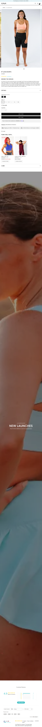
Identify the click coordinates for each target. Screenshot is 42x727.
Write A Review (21, 702)
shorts (15, 714)
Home (4, 7)
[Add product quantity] (6, 110)
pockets (5, 714)
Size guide (5, 105)
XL (14, 102)
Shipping (3, 124)
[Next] (31, 1)
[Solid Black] (5, 97)
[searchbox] (7, 709)
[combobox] (18, 709)
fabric (19, 714)
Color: (5, 94)
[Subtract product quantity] (2, 110)
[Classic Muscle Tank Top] (21, 145)
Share (4, 131)
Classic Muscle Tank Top (20, 156)
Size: (3, 99)
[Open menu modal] (38, 3)
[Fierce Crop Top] (7, 145)
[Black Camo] (2, 97)
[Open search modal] (35, 3)
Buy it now (21, 117)
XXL (18, 102)
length (9, 714)
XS (2, 102)
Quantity (3, 107)
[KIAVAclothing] (3, 3)
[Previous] (10, 1)
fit (12, 714)
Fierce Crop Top (4, 156)
